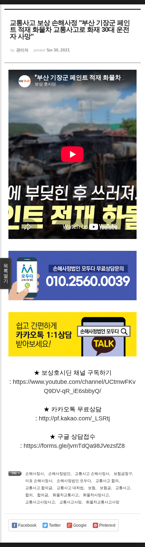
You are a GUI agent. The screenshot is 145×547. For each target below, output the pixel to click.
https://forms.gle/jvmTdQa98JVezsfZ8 (74, 445)
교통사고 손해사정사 (92, 474)
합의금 (42, 495)
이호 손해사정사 (38, 481)
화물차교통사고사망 (102, 502)
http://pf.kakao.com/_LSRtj (74, 418)
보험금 (105, 488)
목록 (5, 273)
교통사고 (122, 488)
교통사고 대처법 (70, 488)
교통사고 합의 (107, 481)
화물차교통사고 (66, 495)
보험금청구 (123, 474)
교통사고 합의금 (38, 488)
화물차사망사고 (96, 495)
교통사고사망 (70, 502)
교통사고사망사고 (40, 502)
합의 (29, 495)
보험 (91, 488)
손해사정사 (34, 474)
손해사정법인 (59, 474)
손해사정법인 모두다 (74, 481)
